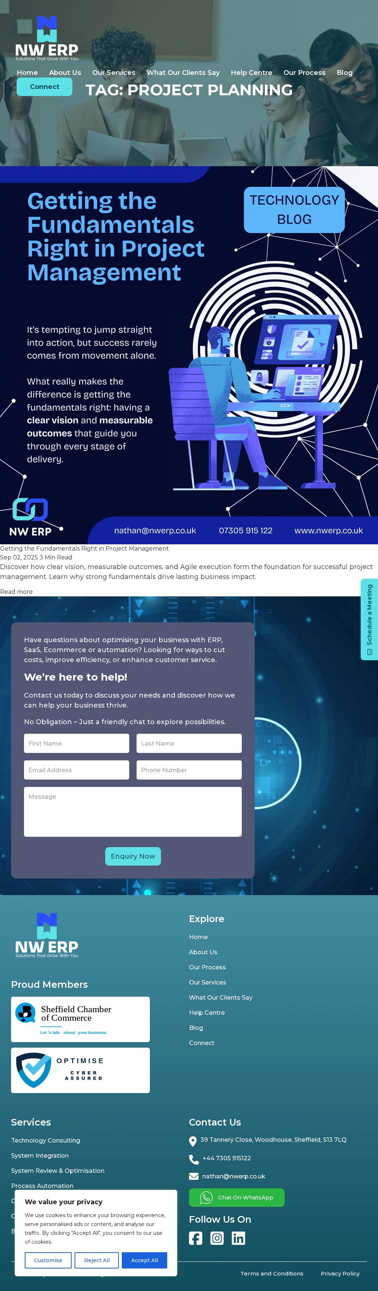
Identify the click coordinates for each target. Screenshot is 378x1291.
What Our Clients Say (183, 73)
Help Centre (251, 73)
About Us (65, 73)
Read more (16, 591)
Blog (345, 73)
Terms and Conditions (271, 1273)
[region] (96, 1233)
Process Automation (42, 1185)
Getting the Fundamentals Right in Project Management (84, 548)
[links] (195, 1238)
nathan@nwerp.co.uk (233, 1176)
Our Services (113, 73)
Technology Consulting (45, 1140)
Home (27, 73)
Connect (44, 87)
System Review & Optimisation (57, 1170)
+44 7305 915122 (227, 1158)
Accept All (144, 1260)
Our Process (305, 73)
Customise (48, 1260)
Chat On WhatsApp (246, 1197)
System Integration (40, 1155)
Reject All (97, 1260)
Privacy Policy (340, 1273)
